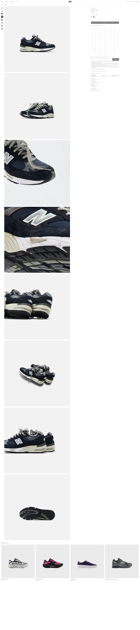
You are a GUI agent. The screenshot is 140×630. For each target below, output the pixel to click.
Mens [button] (7, 1)
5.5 (114, 30)
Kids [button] (18, 1)
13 (114, 45)
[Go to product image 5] (2, 20)
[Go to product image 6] (2, 23)
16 (114, 51)
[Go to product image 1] (2, 8)
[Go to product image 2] (2, 11)
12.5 (105, 45)
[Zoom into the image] (37, 39)
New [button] (2, 1)
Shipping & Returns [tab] (115, 75)
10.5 (95, 42)
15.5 (105, 51)
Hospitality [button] (129, 1)
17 (95, 54)
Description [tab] (93, 75)
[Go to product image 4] (2, 17)
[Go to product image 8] (2, 29)
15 (95, 51)
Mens (5, 4)
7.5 (95, 36)
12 (95, 45)
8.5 (114, 36)
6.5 (105, 33)
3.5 (105, 28)
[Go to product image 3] (2, 14)
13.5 (95, 48)
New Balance (93, 8)
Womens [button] (12, 1)
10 (114, 39)
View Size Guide (116, 20)
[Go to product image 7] (2, 26)
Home (2, 4)
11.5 (114, 42)
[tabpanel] (105, 84)
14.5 (114, 48)
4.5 (95, 30)
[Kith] (70, 1)
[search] (136, 1)
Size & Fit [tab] (103, 75)
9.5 (105, 39)
